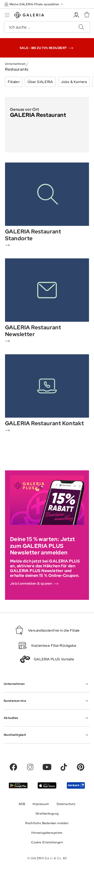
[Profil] (76, 15)
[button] (34, 4)
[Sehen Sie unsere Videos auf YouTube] (47, 767)
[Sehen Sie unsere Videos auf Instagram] (30, 767)
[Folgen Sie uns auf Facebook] (13, 767)
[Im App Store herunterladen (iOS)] (47, 785)
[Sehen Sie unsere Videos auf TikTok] (63, 767)
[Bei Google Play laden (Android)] (18, 785)
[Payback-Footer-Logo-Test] (75, 785)
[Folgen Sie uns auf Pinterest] (80, 767)
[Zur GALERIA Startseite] (29, 16)
